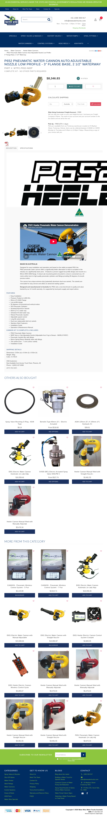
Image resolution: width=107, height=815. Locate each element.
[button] (3, 132)
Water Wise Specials (11, 799)
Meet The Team (27, 9)
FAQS (32, 796)
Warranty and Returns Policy (39, 793)
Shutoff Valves (54, 36)
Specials (57, 9)
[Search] (49, 19)
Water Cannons (25, 43)
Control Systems (45, 43)
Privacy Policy (71, 760)
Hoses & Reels (9, 793)
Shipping (33, 787)
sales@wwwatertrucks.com (89, 779)
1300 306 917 (88, 774)
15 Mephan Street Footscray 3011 (87, 783)
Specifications (26, 148)
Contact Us (46, 9)
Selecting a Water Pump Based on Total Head (65, 797)
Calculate (97, 104)
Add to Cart (75, 86)
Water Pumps (72, 36)
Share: (92, 51)
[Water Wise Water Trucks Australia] (11, 20)
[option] (23, 91)
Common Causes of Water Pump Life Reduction (64, 783)
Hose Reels (64, 43)
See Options (53, 431)
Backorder (19, 595)
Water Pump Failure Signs (63, 793)
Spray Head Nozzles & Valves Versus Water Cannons (65, 789)
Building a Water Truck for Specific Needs (63, 778)
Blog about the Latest (62, 774)
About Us (15, 9)
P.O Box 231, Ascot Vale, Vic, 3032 (90, 789)
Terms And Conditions (37, 790)
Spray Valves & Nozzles (31, 36)
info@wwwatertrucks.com (75, 21)
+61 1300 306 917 (78, 18)
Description (11, 148)
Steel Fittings (90, 36)
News (37, 9)
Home (7, 9)
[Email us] (83, 793)
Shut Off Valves (9, 777)
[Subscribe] (83, 754)
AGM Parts (78, 43)
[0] (100, 20)
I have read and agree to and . (71, 759)
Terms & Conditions (77, 759)
